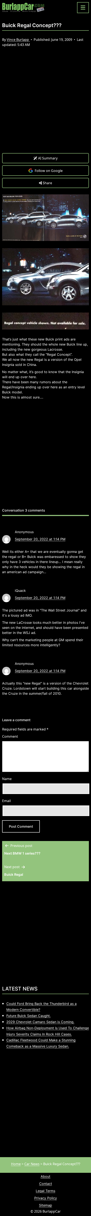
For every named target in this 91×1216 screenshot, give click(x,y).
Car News (32, 1164)
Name (7, 778)
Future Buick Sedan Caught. (28, 1016)
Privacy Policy (45, 1198)
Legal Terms (45, 1191)
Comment (10, 736)
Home (16, 1164)
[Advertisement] (45, 103)
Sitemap (45, 1205)
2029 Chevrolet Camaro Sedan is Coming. (40, 1022)
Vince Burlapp (18, 39)
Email (6, 800)
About (45, 1176)
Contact (45, 1183)
